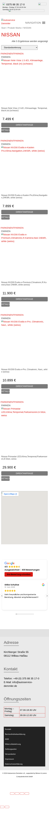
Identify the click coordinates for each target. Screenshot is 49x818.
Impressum (9, 759)
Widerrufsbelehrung (13, 744)
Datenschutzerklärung (13, 764)
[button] (33, 23)
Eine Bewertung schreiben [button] (19, 574)
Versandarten (10, 754)
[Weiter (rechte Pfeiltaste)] (7, 807)
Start (3, 28)
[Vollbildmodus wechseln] (17, 793)
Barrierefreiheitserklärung (15, 734)
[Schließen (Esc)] (27, 793)
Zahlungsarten (11, 749)
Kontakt (8, 729)
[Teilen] (22, 793)
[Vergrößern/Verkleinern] (12, 793)
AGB (7, 739)
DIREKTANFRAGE (24, 125)
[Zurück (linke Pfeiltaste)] (2, 807)
